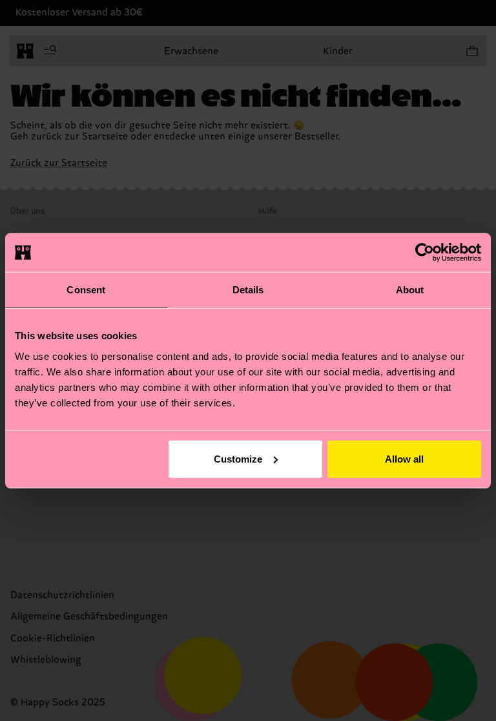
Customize (238, 458)
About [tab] (410, 289)
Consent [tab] (86, 289)
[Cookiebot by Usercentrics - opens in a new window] (424, 252)
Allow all (404, 458)
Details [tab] (248, 289)
